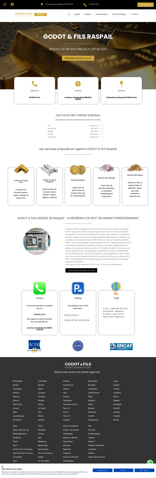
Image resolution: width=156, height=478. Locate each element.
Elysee (16, 385)
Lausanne (92, 449)
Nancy (41, 404)
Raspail (116, 400)
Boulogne (117, 404)
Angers (116, 385)
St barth (91, 430)
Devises (88, 14)
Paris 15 (66, 416)
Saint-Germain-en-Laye (23, 453)
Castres (116, 416)
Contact (134, 14)
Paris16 (116, 408)
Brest (90, 404)
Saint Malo (92, 381)
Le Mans (41, 393)
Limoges (41, 396)
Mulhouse (42, 441)
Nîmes (40, 416)
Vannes (91, 437)
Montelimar (68, 441)
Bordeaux (17, 437)
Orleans (41, 400)
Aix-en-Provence (45, 453)
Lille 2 (116, 396)
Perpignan (67, 400)
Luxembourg (18, 416)
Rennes (41, 385)
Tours (15, 441)
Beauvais (67, 449)
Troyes (116, 389)
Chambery (17, 389)
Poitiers (66, 396)
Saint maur (17, 404)
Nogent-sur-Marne (96, 445)
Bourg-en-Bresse (70, 437)
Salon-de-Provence (96, 457)
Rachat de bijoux (119, 14)
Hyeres (66, 389)
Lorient (16, 408)
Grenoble (92, 412)
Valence (16, 396)
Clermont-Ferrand (70, 457)
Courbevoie (68, 385)
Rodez (41, 457)
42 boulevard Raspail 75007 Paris (59, 4)
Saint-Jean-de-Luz (21, 430)
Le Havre (42, 408)
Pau (39, 412)
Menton (91, 441)
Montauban (68, 434)
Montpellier (18, 381)
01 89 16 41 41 (94, 4)
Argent (77, 14)
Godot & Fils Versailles (22, 449)
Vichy (40, 426)
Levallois (117, 393)
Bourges (91, 385)
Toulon (41, 434)
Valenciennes (93, 393)
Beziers (91, 408)
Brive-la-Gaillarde (70, 426)
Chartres (67, 453)
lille (89, 426)
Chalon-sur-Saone (71, 430)
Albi (39, 437)
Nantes (91, 453)
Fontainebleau (94, 434)
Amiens (66, 381)
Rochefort (17, 420)
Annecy (16, 393)
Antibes (41, 420)
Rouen (116, 420)
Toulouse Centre (70, 404)
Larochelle (42, 381)
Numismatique (102, 14)
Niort (15, 445)
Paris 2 (66, 412)
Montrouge (43, 445)
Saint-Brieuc (43, 449)
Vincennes (92, 389)
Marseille (42, 430)
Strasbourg (93, 420)
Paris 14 (66, 408)
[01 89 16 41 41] (85, 4)
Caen (15, 426)
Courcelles (17, 457)
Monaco (91, 400)
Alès (65, 393)
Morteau (66, 445)
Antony (16, 400)
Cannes (116, 412)
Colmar (91, 416)
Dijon (90, 396)
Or (69, 14)
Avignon (66, 420)
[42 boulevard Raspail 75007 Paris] (42, 4)
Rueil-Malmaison (20, 434)
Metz (15, 412)
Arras (115, 381)
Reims (40, 389)
